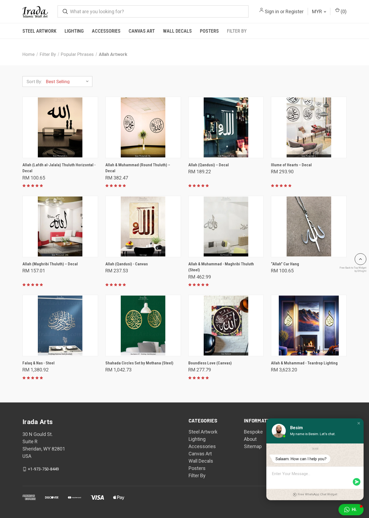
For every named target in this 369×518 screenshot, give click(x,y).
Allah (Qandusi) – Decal (208, 164)
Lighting (74, 31)
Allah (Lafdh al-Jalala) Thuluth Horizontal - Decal (59, 168)
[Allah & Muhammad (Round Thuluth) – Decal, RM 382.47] (143, 127)
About (250, 439)
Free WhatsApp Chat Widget (317, 494)
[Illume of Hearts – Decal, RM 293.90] (308, 127)
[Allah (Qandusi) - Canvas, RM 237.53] (143, 226)
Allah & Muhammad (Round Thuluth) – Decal (137, 168)
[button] (358, 423)
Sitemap (253, 446)
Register (295, 11)
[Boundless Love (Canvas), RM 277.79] (226, 325)
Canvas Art (142, 31)
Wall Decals (177, 31)
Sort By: (34, 81)
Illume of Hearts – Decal (291, 164)
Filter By (237, 31)
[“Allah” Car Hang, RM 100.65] (308, 226)
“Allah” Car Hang (285, 264)
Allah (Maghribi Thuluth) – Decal (50, 264)
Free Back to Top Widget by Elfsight (353, 269)
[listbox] (68, 81)
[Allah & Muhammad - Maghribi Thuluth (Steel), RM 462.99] (226, 226)
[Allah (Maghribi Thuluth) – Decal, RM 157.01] (60, 226)
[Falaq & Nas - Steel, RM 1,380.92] (60, 325)
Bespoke (253, 432)
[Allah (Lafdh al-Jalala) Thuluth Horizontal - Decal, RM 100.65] (60, 127)
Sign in (272, 11)
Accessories (106, 31)
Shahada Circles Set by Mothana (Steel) (139, 363)
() (343, 11)
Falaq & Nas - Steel (38, 363)
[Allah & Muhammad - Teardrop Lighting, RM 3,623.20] (308, 325)
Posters (209, 31)
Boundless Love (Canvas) (210, 363)
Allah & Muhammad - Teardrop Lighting (304, 363)
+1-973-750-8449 (43, 469)
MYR (317, 11)
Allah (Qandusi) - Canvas (126, 264)
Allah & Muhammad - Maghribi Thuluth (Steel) (221, 267)
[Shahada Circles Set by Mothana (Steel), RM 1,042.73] (143, 325)
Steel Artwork (39, 31)
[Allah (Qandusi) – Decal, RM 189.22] (226, 127)
